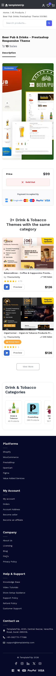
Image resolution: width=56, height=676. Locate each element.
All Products (18, 12)
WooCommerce (11, 457)
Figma (6, 473)
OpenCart (7, 468)
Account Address (11, 509)
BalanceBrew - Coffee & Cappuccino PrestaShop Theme (28, 273)
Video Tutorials (10, 587)
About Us (7, 540)
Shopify (7, 452)
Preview (17, 287)
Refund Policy (10, 603)
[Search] (49, 23)
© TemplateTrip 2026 (28, 657)
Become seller (10, 514)
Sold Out (30, 182)
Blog (5, 551)
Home (6, 12)
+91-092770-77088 (17, 637)
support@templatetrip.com (20, 642)
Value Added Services (13, 478)
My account (9, 499)
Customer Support (12, 608)
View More (28, 366)
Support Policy (10, 598)
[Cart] (53, 5)
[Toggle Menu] (2, 5)
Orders (6, 504)
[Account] (43, 5)
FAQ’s (6, 556)
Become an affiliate (13, 520)
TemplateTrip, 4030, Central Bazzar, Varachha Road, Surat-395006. (30, 630)
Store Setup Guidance (14, 593)
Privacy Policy (10, 561)
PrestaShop (9, 462)
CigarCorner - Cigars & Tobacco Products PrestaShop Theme (28, 333)
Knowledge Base (11, 582)
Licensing (7, 545)
